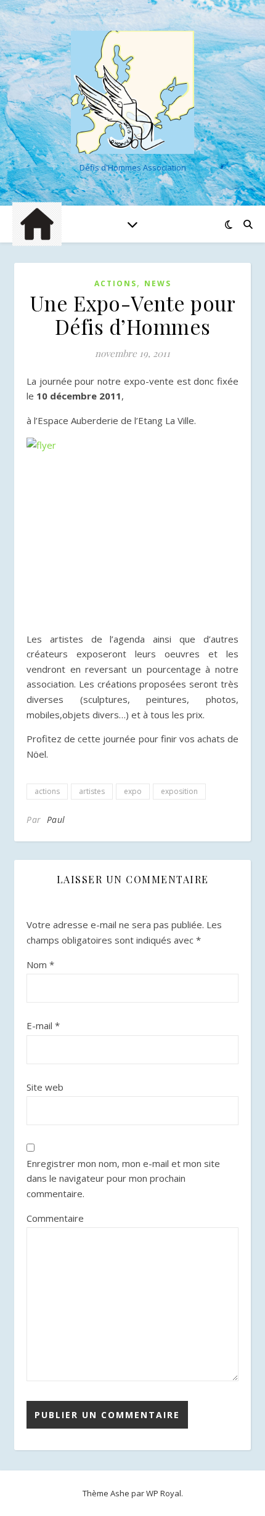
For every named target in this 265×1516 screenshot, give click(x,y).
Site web (44, 1087)
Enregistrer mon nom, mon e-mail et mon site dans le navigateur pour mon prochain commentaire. (123, 1178)
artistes (92, 791)
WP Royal (163, 1493)
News (157, 283)
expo (133, 791)
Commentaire (55, 1218)
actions (47, 791)
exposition (179, 791)
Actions (115, 283)
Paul (56, 819)
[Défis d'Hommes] (132, 92)
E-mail (43, 1025)
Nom (40, 964)
